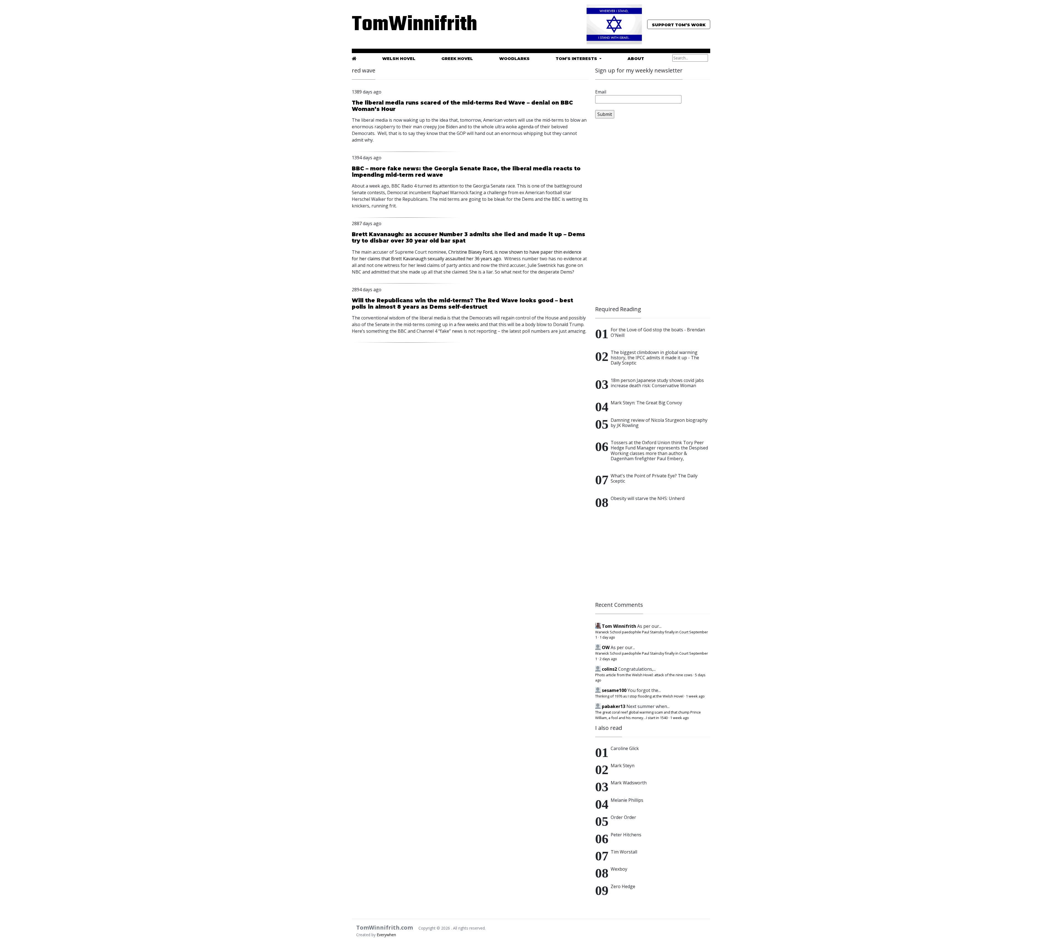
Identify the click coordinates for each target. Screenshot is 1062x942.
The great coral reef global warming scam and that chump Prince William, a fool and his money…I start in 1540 (648, 715)
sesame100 (614, 690)
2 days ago (608, 658)
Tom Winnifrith (619, 626)
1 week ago (695, 696)
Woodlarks (514, 58)
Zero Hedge (623, 886)
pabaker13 (613, 706)
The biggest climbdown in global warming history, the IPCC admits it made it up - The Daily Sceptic (655, 357)
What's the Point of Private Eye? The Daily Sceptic (654, 478)
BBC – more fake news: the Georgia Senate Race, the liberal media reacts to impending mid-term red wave (466, 171)
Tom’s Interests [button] (577, 58)
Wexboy (619, 869)
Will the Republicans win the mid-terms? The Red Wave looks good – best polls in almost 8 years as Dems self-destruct (462, 303)
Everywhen (386, 934)
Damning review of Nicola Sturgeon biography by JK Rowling (659, 422)
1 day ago (607, 637)
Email (600, 92)
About (636, 58)
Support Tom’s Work (679, 24)
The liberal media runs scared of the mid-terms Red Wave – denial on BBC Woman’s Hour (462, 105)
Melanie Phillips (627, 800)
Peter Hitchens (626, 835)
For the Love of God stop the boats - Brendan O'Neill (658, 332)
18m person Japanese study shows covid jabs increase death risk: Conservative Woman (657, 383)
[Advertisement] (636, 215)
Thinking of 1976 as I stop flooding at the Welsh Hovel (639, 696)
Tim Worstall (624, 852)
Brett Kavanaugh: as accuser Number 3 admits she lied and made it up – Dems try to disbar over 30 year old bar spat (468, 237)
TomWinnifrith (409, 25)
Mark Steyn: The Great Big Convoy (646, 403)
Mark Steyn (622, 766)
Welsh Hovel (398, 58)
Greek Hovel (457, 58)
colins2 (609, 669)
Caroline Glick (625, 748)
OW (606, 647)
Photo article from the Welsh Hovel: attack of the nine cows (644, 674)
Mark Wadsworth (629, 783)
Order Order (623, 817)
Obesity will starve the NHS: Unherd (647, 498)
